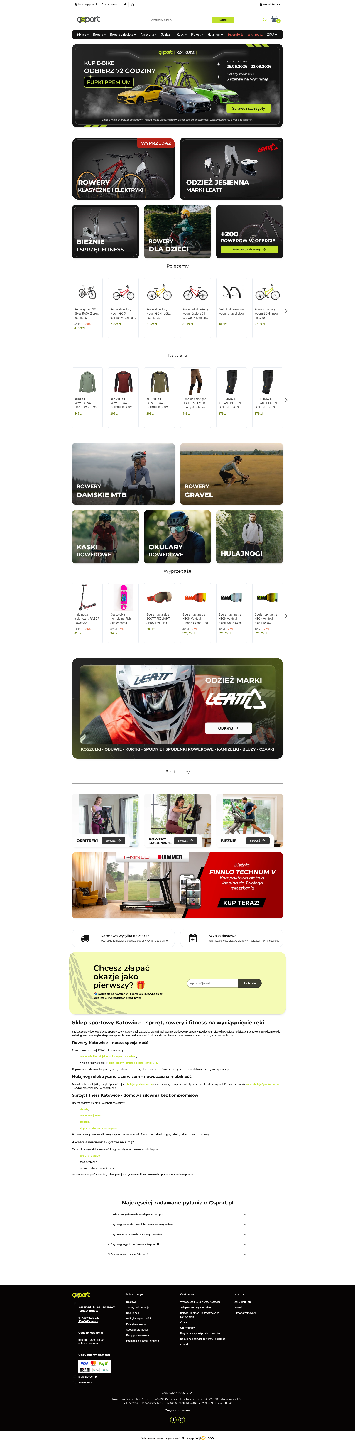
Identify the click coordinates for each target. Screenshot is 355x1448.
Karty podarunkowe (137, 1335)
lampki (129, 1062)
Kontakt (185, 1344)
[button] (134, 1294)
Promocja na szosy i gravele (142, 1340)
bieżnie (84, 1109)
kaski (112, 1062)
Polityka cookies (136, 1324)
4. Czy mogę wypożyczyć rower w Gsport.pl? (133, 1244)
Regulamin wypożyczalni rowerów (200, 1333)
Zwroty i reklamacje (137, 1307)
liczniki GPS (151, 1062)
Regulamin (132, 1313)
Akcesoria (148, 34)
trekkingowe (116, 1056)
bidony (120, 1062)
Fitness (196, 34)
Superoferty (235, 34)
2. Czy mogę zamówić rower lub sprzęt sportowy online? (140, 1224)
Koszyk (238, 1307)
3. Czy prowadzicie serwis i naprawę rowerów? (135, 1234)
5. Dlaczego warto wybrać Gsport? (128, 1254)
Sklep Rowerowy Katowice (195, 1307)
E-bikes (82, 34)
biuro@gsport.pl (87, 1376)
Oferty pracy (187, 1327)
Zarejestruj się (242, 1301)
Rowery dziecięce (122, 34)
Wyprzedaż (255, 34)
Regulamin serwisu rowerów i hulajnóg (202, 1338)
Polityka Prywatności (138, 1318)
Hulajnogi (214, 34)
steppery (85, 1128)
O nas (183, 1322)
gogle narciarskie (90, 1155)
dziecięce (130, 1056)
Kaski (181, 34)
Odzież (166, 34)
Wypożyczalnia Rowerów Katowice (200, 1301)
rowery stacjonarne (91, 1115)
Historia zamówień (245, 1313)
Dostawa (131, 1301)
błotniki (138, 1062)
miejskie (103, 1056)
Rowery (98, 34)
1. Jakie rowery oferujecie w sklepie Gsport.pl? (135, 1214)
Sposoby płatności (137, 1329)
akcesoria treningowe (104, 1128)
